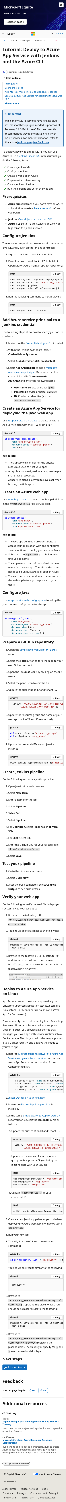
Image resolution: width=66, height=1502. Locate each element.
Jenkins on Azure (14, 1367)
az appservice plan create (22, 420)
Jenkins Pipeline (28, 156)
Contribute (8, 1493)
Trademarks (25, 1497)
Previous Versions (29, 1488)
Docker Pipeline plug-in (34, 1104)
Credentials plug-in (37, 343)
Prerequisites (12, 83)
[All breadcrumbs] (5, 40)
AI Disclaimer (9, 1488)
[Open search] (52, 33)
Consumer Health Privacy (43, 1493)
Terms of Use (9, 1497)
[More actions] (61, 40)
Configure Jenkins (14, 87)
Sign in (60, 33)
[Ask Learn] (55, 40)
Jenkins (38, 40)
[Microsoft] (33, 34)
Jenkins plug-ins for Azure (33, 142)
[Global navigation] (3, 33)
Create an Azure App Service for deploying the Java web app (33, 97)
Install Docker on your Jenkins (25, 1097)
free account (41, 208)
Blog (44, 1488)
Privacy (20, 1493)
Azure (14, 40)
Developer (25, 40)
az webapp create (18, 499)
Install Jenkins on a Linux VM (35, 219)
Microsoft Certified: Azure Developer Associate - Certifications (27, 1441)
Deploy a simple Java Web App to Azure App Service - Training (30, 1423)
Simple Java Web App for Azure (37, 649)
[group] (36, 284)
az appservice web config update (27, 600)
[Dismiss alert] (61, 4)
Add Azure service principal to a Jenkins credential (31, 91)
